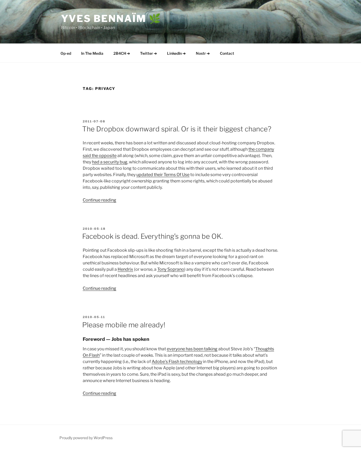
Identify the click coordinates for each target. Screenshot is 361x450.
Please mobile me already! (123, 325)
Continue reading (99, 200)
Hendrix (125, 269)
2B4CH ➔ (121, 53)
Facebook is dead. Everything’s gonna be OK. (152, 236)
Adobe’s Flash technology (177, 361)
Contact (227, 53)
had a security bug (109, 161)
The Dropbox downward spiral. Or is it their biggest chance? (176, 129)
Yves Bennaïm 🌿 (111, 18)
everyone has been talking (192, 348)
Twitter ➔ (148, 53)
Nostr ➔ (203, 53)
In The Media (92, 53)
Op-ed (66, 53)
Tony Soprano (170, 269)
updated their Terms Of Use (162, 174)
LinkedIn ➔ (176, 53)
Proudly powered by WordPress (86, 437)
